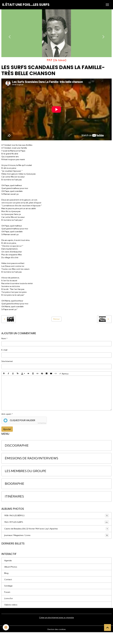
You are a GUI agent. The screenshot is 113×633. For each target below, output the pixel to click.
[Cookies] (6, 627)
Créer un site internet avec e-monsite (56, 617)
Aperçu (64, 373)
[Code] (55, 373)
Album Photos (10, 567)
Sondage (8, 586)
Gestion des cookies (56, 629)
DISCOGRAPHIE (17, 445)
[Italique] (8, 373)
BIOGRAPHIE (14, 484)
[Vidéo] (51, 373)
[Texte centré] (33, 373)
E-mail (4, 350)
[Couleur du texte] (23, 373)
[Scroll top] (107, 627)
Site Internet (7, 361)
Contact (8, 579)
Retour (56, 319)
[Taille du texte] (17, 373)
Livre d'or (8, 598)
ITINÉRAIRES (14, 496)
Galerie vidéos (10, 604)
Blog (6, 573)
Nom (3, 338)
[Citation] (28, 373)
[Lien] (37, 373)
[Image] (46, 373)
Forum (7, 592)
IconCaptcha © (42, 423)
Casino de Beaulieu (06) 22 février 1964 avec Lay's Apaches (56, 528)
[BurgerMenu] (107, 4)
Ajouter (7, 429)
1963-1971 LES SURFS (56, 522)
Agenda (8, 560)
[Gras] (4, 373)
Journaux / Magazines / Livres (56, 535)
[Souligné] (13, 373)
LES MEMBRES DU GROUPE (25, 471)
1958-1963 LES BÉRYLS (56, 515)
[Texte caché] (42, 373)
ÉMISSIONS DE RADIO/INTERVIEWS (31, 458)
